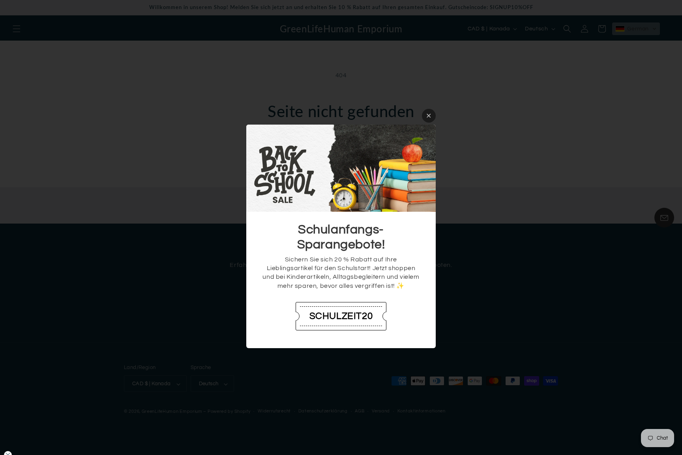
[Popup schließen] (429, 116)
